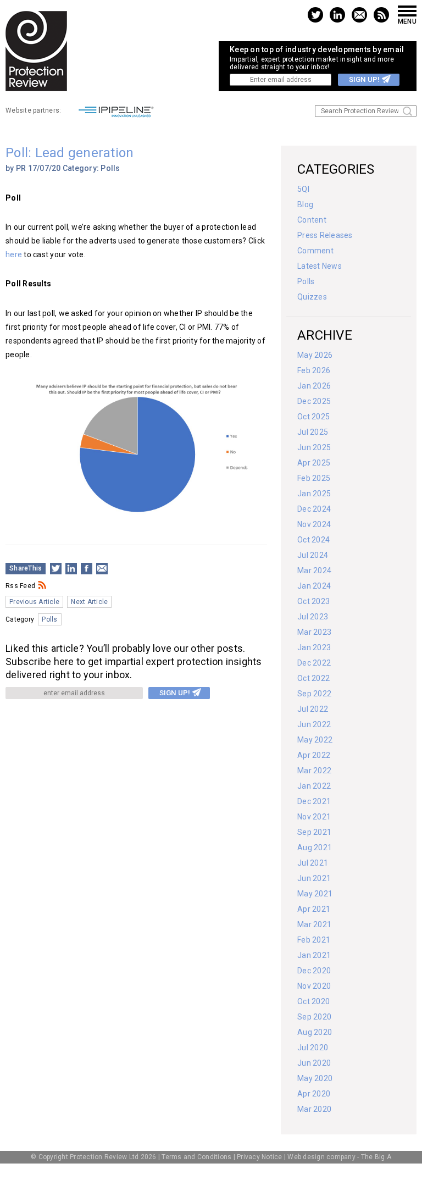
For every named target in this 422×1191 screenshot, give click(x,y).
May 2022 (314, 739)
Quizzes (312, 296)
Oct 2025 (313, 416)
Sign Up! (364, 79)
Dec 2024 (314, 509)
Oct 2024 (313, 539)
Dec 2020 (314, 970)
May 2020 (314, 1078)
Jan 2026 (314, 385)
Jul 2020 (312, 1047)
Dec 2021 (314, 801)
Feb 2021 (313, 939)
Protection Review (36, 51)
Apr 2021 (313, 909)
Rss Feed (20, 586)
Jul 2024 (312, 555)
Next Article (89, 602)
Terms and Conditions (196, 1157)
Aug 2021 (314, 847)
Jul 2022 (312, 709)
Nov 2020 (314, 986)
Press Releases (325, 235)
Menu (407, 21)
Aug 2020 (314, 1032)
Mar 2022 (314, 770)
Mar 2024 (314, 570)
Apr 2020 (313, 1093)
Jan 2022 (314, 786)
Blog (305, 204)
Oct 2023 (313, 601)
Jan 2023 (314, 647)
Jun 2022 (314, 724)
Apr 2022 (313, 755)
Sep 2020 (314, 1016)
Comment (315, 250)
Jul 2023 (312, 616)
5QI (303, 189)
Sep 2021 (314, 832)
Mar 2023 (314, 632)
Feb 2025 (313, 478)
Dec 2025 (314, 401)
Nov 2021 (314, 816)
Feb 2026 (313, 370)
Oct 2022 (313, 678)
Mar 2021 (314, 924)
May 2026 (314, 355)
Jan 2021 (314, 955)
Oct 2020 (313, 1001)
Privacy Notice (259, 1157)
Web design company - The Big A (339, 1157)
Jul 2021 (312, 862)
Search (407, 111)
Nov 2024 (314, 524)
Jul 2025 (312, 432)
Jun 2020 (314, 1063)
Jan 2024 (314, 585)
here (13, 254)
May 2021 (314, 893)
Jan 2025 (314, 493)
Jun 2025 (314, 447)
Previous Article (34, 602)
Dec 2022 (314, 662)
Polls (110, 168)
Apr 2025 (313, 462)
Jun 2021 (314, 878)
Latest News (319, 266)
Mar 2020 (314, 1109)
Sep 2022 (314, 693)
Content (311, 219)
